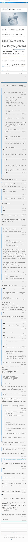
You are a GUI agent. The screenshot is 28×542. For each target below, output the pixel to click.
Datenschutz (20, 537)
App (25, 0)
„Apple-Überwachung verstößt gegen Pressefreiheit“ (14, 50)
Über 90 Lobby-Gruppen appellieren (19, 49)
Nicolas (4, 458)
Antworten (25, 86)
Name (1, 527)
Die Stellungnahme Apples (5, 29)
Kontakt (26, 0)
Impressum (16, 537)
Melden (22, 86)
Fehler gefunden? (24, 70)
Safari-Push (23, 537)
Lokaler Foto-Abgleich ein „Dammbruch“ (18, 51)
